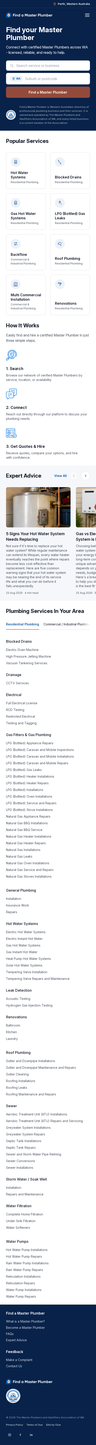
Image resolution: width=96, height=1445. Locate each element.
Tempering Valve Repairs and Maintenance (38, 979)
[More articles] (85, 475)
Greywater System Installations (28, 1127)
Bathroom (13, 1025)
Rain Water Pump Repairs (24, 1270)
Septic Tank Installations (23, 1141)
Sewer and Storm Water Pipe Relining (33, 1154)
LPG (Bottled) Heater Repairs (27, 783)
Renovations (16, 1017)
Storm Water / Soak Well (26, 1179)
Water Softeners (18, 1227)
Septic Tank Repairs (21, 1147)
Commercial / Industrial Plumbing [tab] (67, 624)
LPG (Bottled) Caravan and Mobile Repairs (37, 763)
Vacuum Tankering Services (26, 663)
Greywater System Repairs (25, 1134)
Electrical (13, 694)
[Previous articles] (73, 475)
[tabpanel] (48, 969)
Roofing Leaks (16, 1087)
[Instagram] (9, 1434)
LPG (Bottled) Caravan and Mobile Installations (40, 756)
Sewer (11, 1106)
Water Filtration (18, 1206)
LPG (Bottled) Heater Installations (30, 776)
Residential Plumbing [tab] (22, 624)
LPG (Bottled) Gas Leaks (24, 770)
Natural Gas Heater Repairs (26, 843)
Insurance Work (17, 905)
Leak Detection (19, 990)
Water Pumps (17, 1241)
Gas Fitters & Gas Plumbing (28, 735)
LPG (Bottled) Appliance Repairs (29, 743)
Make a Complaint (19, 1360)
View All (60, 476)
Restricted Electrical (20, 716)
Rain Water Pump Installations (27, 1263)
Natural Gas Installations (23, 850)
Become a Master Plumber (25, 1327)
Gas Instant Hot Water (22, 952)
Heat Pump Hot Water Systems (28, 959)
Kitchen (11, 1032)
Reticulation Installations (23, 1276)
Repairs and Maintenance (25, 1194)
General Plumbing (21, 890)
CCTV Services (17, 683)
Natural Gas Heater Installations (28, 836)
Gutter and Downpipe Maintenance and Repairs (41, 1067)
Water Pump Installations (24, 1290)
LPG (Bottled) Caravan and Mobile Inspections (40, 750)
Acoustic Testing (18, 999)
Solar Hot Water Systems (24, 965)
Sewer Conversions (20, 1161)
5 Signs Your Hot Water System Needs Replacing (35, 536)
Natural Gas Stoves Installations (29, 876)
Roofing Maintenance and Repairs (31, 1094)
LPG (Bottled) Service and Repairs (31, 803)
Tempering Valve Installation (26, 972)
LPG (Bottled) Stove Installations (29, 810)
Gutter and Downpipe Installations (30, 1061)
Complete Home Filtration (24, 1214)
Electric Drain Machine (22, 650)
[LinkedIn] (31, 1434)
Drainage (13, 674)
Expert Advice (16, 1340)
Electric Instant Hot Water (24, 939)
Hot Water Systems (22, 923)
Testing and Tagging (21, 723)
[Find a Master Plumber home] (29, 15)
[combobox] (51, 65)
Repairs (11, 912)
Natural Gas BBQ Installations (27, 823)
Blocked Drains (19, 641)
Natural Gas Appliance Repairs (28, 816)
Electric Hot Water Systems (26, 932)
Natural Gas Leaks (19, 856)
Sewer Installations (19, 1167)
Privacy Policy (14, 1424)
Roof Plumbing (18, 1052)
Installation (13, 899)
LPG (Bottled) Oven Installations (29, 796)
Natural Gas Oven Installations (27, 863)
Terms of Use (34, 1424)
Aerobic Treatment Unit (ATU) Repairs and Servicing (44, 1121)
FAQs (10, 1334)
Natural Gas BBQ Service (24, 830)
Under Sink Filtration (20, 1221)
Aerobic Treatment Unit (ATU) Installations (36, 1114)
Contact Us (14, 1366)
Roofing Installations (20, 1081)
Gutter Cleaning (17, 1074)
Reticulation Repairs (20, 1283)
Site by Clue (53, 1424)
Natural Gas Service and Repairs (30, 870)
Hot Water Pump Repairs (24, 1256)
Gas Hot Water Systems (23, 945)
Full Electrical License (21, 703)
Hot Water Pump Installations (27, 1250)
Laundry (12, 1039)
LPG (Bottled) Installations (24, 790)
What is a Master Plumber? (25, 1321)
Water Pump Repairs (21, 1296)
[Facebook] (20, 1434)
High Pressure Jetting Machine (28, 656)
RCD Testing (15, 710)
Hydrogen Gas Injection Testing (29, 1005)
